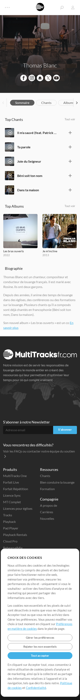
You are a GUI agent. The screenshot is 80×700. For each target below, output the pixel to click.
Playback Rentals (15, 535)
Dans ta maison (28, 190)
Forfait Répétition (15, 489)
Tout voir (70, 119)
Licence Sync (12, 495)
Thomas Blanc (40, 65)
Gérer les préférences (40, 637)
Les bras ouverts (13, 251)
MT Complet (12, 502)
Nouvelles (47, 518)
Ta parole (24, 147)
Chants (46, 103)
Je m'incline (49, 251)
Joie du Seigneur (29, 161)
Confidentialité (36, 688)
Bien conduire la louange (57, 482)
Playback (9, 521)
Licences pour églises (17, 508)
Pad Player (10, 528)
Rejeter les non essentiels (40, 646)
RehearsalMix (13, 548)
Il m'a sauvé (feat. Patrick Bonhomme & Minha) (37, 133)
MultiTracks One (15, 476)
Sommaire (22, 103)
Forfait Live (11, 482)
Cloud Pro (10, 541)
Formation (47, 489)
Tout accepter (40, 655)
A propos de (48, 505)
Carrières (46, 512)
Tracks (7, 515)
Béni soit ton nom (29, 176)
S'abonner (65, 429)
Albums (68, 103)
